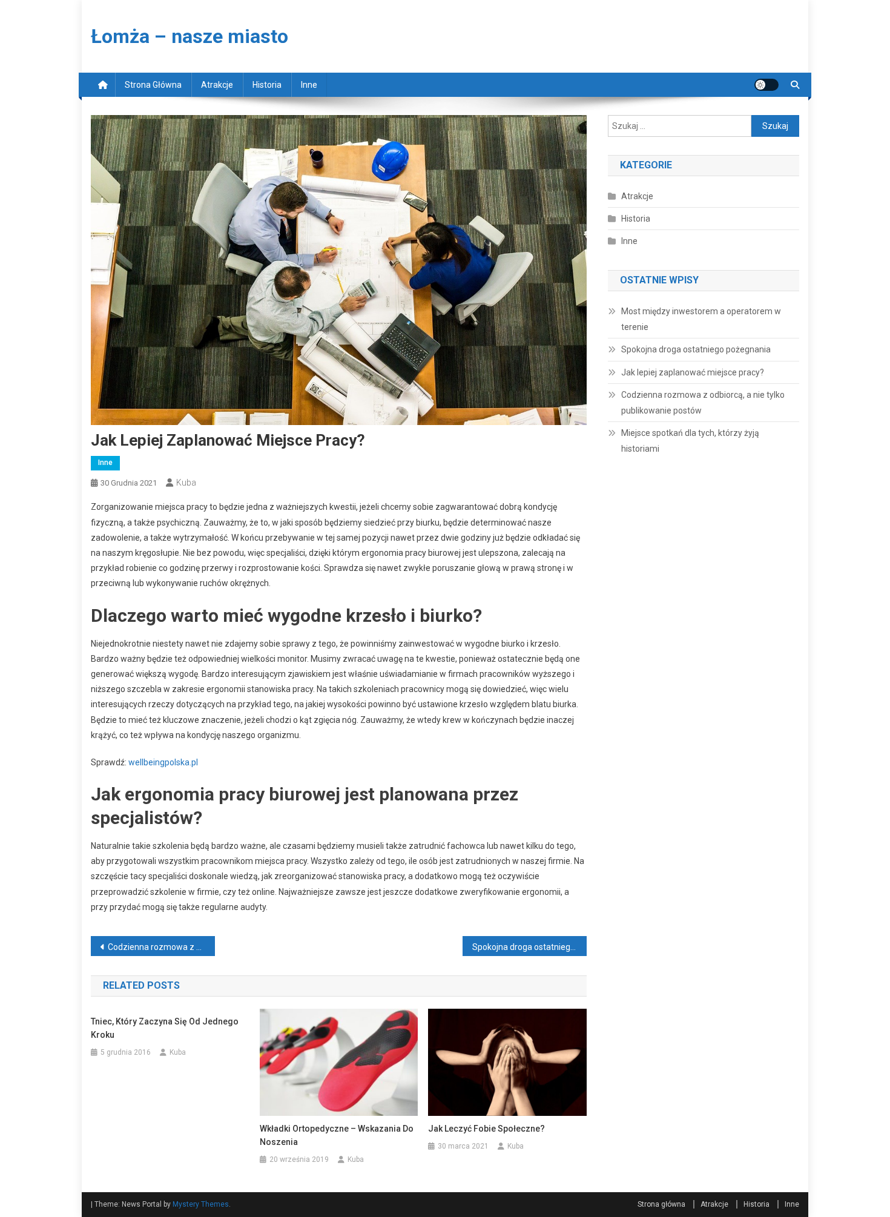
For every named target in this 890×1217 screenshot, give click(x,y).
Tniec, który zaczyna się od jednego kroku (165, 1028)
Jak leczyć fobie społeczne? (486, 1128)
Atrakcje (217, 85)
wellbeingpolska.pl (163, 762)
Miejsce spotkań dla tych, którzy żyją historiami (690, 440)
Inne (309, 85)
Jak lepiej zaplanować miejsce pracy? (692, 372)
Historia (267, 85)
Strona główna (153, 85)
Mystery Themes (201, 1204)
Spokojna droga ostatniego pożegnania (529, 947)
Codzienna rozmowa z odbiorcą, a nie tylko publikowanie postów (161, 947)
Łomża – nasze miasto (189, 36)
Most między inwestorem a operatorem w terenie (701, 319)
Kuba (186, 482)
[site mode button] (766, 85)
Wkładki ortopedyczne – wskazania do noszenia (337, 1135)
